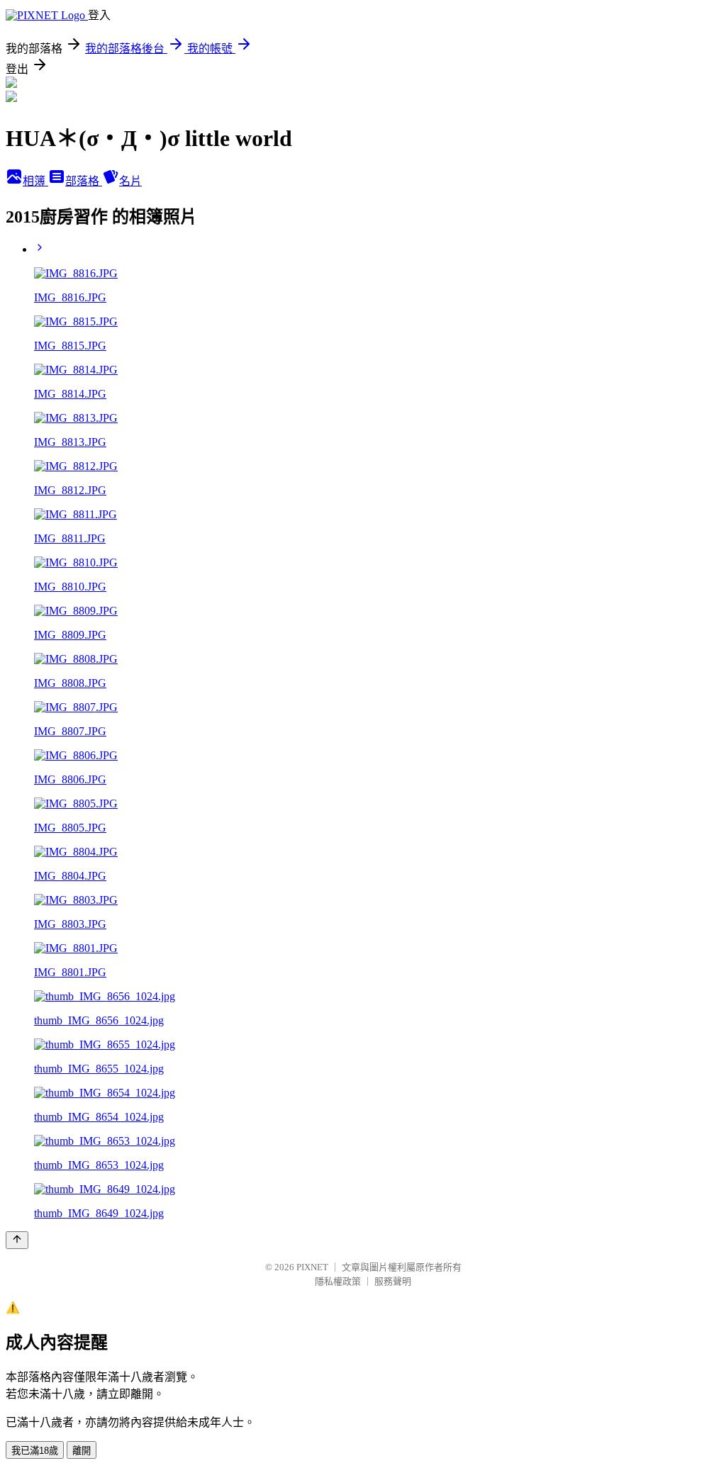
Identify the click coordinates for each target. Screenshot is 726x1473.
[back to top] (17, 1240)
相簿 (35, 181)
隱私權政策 (338, 1281)
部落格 (83, 181)
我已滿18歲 (34, 1450)
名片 (130, 181)
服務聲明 (392, 1281)
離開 (81, 1450)
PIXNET (312, 1267)
